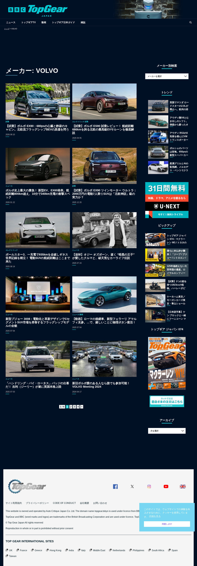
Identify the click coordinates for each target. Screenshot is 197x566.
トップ (6, 29)
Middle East (99, 550)
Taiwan (12, 556)
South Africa (158, 550)
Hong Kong (55, 550)
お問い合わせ (100, 503)
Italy (83, 550)
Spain (175, 550)
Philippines (138, 550)
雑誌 (83, 22)
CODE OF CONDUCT (64, 503)
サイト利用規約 (14, 503)
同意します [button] (167, 524)
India (71, 550)
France (23, 550)
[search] (190, 22)
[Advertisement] (98, 44)
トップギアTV (28, 22)
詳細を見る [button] (155, 516)
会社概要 (84, 503)
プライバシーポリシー (37, 503)
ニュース (10, 22)
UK (10, 550)
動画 (44, 22)
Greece (38, 550)
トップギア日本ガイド (63, 22)
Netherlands (119, 550)
